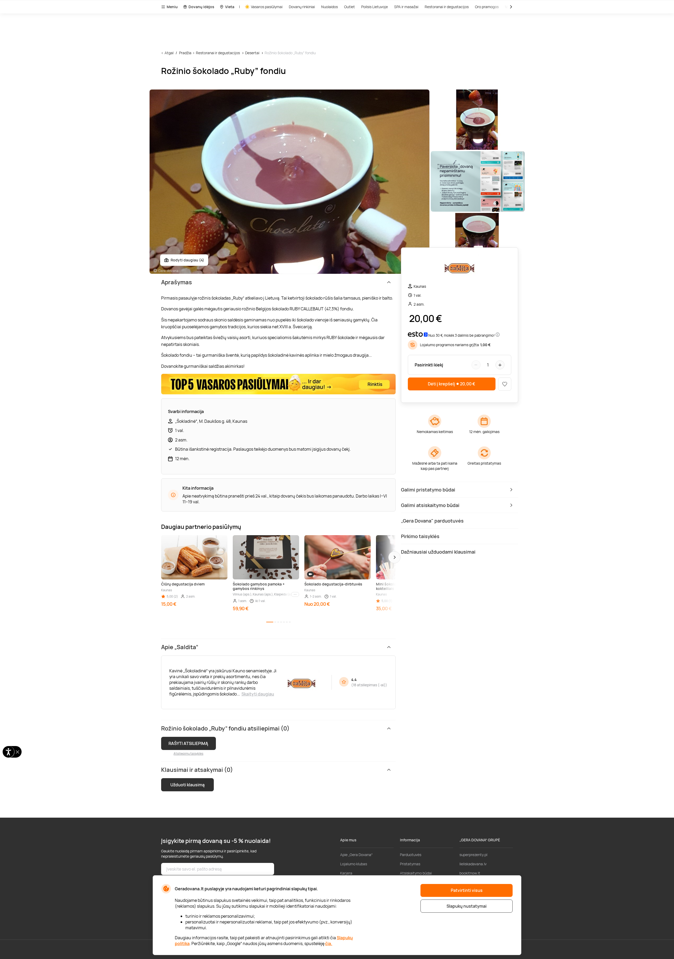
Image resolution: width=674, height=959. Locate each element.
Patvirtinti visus (467, 890)
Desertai (252, 52)
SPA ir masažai (406, 6)
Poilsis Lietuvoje (374, 6)
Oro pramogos (487, 6)
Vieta (229, 6)
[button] (394, 557)
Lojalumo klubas (353, 863)
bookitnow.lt (469, 873)
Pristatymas (410, 863)
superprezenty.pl (473, 854)
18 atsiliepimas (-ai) (369, 684)
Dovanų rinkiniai (302, 6)
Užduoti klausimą (187, 785)
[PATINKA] (504, 384)
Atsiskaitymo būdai (416, 873)
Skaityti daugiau (257, 694)
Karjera (346, 873)
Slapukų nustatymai (467, 906)
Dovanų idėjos (201, 6)
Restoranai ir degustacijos (447, 6)
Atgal (169, 52)
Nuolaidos (329, 6)
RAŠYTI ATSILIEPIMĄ (188, 743)
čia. (328, 943)
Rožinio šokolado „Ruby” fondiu (290, 52)
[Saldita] (459, 267)
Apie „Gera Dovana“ (356, 854)
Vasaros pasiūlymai (267, 6)
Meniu (172, 6)
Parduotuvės (410, 854)
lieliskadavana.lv (473, 863)
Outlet (349, 6)
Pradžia (185, 52)
